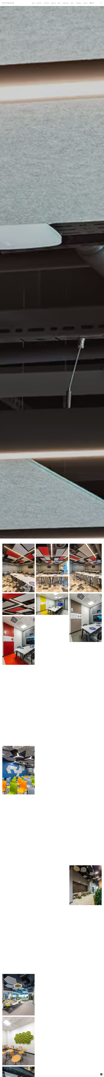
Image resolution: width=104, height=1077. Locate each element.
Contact (85, 3)
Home (33, 3)
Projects (53, 3)
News (59, 3)
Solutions (46, 3)
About (72, 3)
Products (39, 3)
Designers (78, 3)
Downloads (65, 3)
